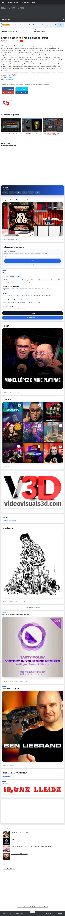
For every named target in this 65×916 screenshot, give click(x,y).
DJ (3, 276)
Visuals (18, 276)
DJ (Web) (16, 2)
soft (21, 41)
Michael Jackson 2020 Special (19, 854)
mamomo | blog (12, 7)
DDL (4, 41)
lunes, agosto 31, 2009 (12, 41)
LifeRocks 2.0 (8, 77)
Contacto (34, 2)
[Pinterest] (25, 192)
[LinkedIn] (37, 192)
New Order (12, 276)
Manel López (25, 280)
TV (7, 276)
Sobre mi (10, 2)
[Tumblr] (31, 192)
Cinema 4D (14, 839)
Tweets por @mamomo (9, 521)
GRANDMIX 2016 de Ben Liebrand (20, 832)
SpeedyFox (9, 79)
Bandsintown (6, 776)
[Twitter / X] (5, 192)
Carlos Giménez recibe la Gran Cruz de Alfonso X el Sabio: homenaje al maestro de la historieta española (37, 25)
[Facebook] (12, 192)
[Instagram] (18, 192)
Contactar (32, 313)
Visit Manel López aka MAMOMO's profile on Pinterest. (32, 907)
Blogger (38, 607)
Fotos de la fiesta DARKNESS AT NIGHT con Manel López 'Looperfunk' (31, 847)
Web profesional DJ (32, 318)
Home (4, 2)
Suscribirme (32, 261)
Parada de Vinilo (25, 2)
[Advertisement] (15, 810)
